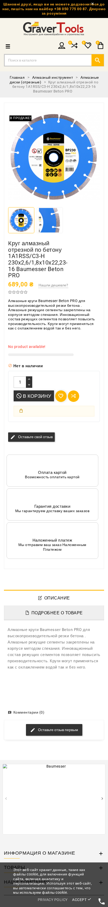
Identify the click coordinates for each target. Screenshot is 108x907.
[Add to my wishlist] (61, 396)
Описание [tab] (57, 598)
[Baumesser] (54, 799)
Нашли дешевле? (53, 285)
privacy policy (53, 900)
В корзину (36, 396)
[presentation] (5, 799)
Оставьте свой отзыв (31, 437)
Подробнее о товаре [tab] (57, 612)
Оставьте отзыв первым (57, 730)
